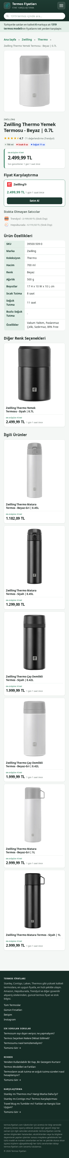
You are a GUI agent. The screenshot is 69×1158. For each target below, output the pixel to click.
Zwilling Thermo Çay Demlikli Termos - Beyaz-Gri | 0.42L (24, 764)
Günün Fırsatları (13, 1010)
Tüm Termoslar (12, 1005)
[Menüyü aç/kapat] (61, 5)
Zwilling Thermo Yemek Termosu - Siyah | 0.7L (20, 409)
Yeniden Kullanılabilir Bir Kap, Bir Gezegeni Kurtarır (32, 1062)
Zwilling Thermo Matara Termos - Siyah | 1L (33, 935)
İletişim (8, 1014)
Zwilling (27, 39)
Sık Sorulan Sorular (17, 1028)
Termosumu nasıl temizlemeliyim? (23, 1043)
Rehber (8, 1057)
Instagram (10, 1019)
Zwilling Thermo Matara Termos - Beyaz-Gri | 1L (21, 850)
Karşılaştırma (13, 1089)
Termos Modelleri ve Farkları (20, 1066)
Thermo (43, 39)
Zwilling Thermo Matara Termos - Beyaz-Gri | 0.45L (22, 506)
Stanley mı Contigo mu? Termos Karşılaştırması (30, 1098)
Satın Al (34, 200)
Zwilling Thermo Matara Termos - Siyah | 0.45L (21, 592)
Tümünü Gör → (12, 1048)
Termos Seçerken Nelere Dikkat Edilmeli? (27, 1038)
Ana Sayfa (10, 39)
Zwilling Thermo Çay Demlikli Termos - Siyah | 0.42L (24, 678)
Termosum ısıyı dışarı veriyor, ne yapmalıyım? (29, 1033)
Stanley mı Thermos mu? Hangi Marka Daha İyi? (31, 1094)
